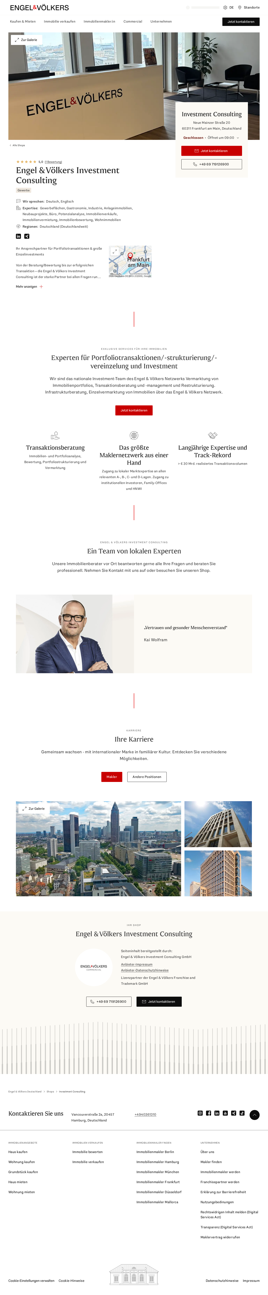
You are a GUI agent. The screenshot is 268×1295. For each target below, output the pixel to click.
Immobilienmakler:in (99, 21)
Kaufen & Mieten (23, 21)
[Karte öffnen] (130, 262)
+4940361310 (145, 1114)
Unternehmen (161, 21)
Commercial (133, 21)
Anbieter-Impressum (137, 964)
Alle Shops (19, 145)
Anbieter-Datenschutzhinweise (145, 970)
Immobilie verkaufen (59, 21)
